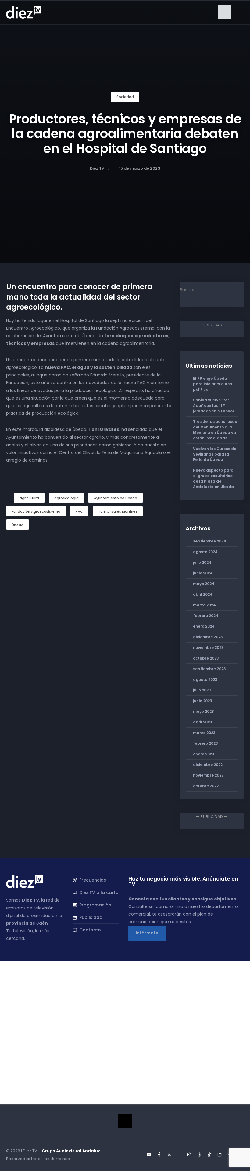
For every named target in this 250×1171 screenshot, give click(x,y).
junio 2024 (202, 573)
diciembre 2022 (208, 764)
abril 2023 (202, 722)
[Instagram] (189, 1154)
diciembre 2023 (208, 636)
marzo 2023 (204, 732)
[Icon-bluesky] (179, 1154)
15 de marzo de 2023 (139, 168)
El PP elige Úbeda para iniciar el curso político (212, 384)
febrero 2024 (205, 615)
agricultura (29, 498)
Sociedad (125, 96)
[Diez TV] (23, 12)
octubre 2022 (206, 785)
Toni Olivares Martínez (117, 511)
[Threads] (199, 1154)
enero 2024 (204, 626)
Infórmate (147, 933)
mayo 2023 (203, 711)
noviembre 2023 (208, 647)
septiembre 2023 (209, 668)
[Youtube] (149, 1154)
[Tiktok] (209, 1154)
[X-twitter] (169, 1154)
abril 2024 (202, 594)
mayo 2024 (203, 583)
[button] (224, 12)
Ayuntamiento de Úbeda (115, 498)
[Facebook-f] (159, 1154)
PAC (79, 511)
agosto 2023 (205, 679)
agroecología (66, 498)
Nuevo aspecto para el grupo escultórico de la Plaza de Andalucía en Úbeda (213, 478)
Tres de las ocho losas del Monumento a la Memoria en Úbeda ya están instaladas (215, 430)
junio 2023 (202, 700)
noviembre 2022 (208, 775)
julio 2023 (202, 690)
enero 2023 (203, 754)
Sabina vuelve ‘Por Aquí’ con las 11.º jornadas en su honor (213, 405)
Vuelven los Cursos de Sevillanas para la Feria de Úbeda (214, 454)
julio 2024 (202, 562)
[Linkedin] (219, 1154)
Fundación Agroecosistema (36, 511)
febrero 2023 (205, 743)
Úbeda (17, 524)
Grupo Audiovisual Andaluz (71, 1151)
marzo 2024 (204, 605)
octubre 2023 (206, 658)
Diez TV (97, 168)
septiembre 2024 (209, 541)
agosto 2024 (205, 551)
